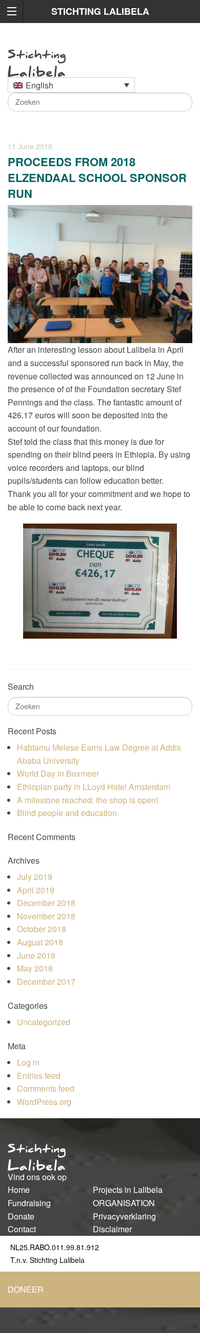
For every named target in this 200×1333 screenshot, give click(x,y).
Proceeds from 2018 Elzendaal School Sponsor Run (97, 177)
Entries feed (39, 1075)
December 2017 (46, 981)
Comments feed (45, 1088)
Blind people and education (67, 813)
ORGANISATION (124, 1203)
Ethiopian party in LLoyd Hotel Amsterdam (93, 787)
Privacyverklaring (124, 1216)
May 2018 (35, 968)
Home (19, 1189)
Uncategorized (43, 1022)
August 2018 (40, 942)
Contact (22, 1229)
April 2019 (35, 890)
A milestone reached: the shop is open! (87, 800)
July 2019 (34, 877)
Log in (28, 1062)
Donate (21, 1216)
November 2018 (46, 916)
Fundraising (29, 1203)
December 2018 (46, 903)
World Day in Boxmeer (58, 773)
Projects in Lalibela (128, 1189)
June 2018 (36, 955)
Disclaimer (112, 1229)
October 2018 (41, 929)
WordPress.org (44, 1102)
